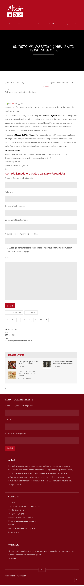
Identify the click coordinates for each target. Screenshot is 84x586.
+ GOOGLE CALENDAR (14, 312)
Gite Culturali (52, 24)
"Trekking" (12, 558)
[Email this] (47, 320)
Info (75, 24)
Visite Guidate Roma (27, 92)
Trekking (65, 24)
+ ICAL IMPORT (31, 312)
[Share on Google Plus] (30, 320)
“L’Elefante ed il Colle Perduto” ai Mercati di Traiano (26, 373)
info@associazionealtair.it (25, 521)
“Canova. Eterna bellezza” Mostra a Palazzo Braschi (63, 363)
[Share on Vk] (41, 320)
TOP (42, 569)
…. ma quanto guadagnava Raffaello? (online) (28, 363)
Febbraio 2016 (11, 92)
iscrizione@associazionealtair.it (18, 341)
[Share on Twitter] (13, 320)
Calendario (22, 24)
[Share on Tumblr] (24, 320)
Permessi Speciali (37, 24)
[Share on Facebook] (7, 320)
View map (46, 86)
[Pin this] (35, 320)
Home (11, 24)
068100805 (10, 335)
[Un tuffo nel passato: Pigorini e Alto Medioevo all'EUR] (15, 12)
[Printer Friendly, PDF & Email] (15, 104)
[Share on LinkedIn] (18, 320)
